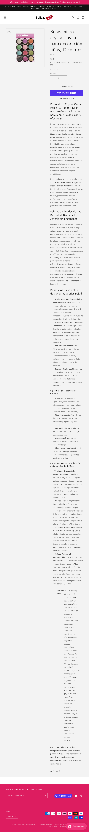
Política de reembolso (45, 824)
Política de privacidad (61, 824)
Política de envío (52, 826)
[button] (4, 17)
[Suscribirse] (44, 795)
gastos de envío (58, 62)
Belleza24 (20, 824)
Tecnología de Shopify (30, 824)
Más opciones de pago (67, 98)
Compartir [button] (56, 771)
